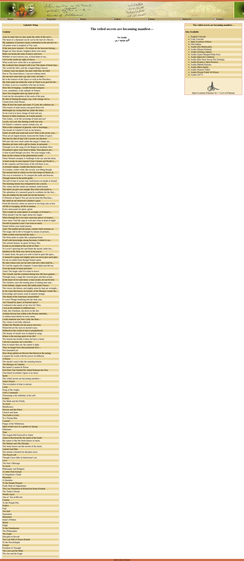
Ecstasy (5, 398)
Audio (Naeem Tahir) (200, 69)
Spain (4, 376)
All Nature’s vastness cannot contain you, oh (22, 124)
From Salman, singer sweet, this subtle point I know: (25, 285)
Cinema (5, 500)
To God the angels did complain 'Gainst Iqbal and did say (28, 265)
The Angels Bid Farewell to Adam (17, 435)
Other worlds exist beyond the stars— (19, 234)
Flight (5, 525)
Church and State (10, 412)
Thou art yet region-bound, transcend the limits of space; (27, 136)
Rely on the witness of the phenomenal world (22, 155)
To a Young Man (9, 418)
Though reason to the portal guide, (17, 178)
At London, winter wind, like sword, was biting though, (27, 169)
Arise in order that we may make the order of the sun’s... (27, 37)
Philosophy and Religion (13, 469)
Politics (5, 505)
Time (4, 432)
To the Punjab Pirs (10, 503)
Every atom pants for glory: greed (17, 209)
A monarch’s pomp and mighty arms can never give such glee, (30, 257)
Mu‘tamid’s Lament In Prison (15, 367)
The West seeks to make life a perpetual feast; (22, 237)
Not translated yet (10, 350)
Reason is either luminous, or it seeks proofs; (22, 116)
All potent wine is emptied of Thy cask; (20, 45)
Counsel (6, 421)
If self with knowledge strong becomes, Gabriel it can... (27, 240)
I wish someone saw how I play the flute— (21, 319)
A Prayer (6, 359)
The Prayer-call (9, 455)
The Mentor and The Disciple (15, 443)
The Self (6, 511)
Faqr (4, 508)
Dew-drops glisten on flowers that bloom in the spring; (26, 353)
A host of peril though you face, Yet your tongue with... (27, 152)
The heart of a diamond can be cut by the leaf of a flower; (28, 40)
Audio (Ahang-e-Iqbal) (201, 52)
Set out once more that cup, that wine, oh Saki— (24, 76)
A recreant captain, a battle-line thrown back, (22, 167)
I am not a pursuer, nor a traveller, (17, 342)
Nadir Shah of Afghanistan (14, 486)
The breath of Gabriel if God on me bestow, (21, 130)
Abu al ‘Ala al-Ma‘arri (12, 497)
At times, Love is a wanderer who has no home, (23, 85)
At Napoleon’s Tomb (11, 474)
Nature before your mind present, (17, 226)
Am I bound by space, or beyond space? (20, 302)
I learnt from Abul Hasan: (13, 102)
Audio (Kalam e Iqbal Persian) (204, 62)
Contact (219, 19)
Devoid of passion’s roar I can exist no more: (22, 223)
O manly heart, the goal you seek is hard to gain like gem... (28, 254)
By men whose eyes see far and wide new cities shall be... (28, 263)
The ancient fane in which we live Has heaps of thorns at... (28, 172)
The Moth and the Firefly (13, 401)
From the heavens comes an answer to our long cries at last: (28, 203)
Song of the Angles (10, 390)
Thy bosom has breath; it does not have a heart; (23, 339)
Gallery (117, 19)
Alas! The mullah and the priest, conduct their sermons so (28, 229)
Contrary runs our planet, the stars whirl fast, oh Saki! (26, 71)
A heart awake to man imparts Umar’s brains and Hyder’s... (28, 161)
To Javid (6, 404)
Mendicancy (7, 407)
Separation (7, 514)
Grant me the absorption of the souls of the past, (23, 96)
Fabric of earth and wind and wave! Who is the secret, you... (29, 133)
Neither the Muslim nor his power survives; (21, 325)
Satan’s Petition (9, 520)
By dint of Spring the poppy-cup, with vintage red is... (26, 99)
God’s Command (10, 392)
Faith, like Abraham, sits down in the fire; (20, 311)
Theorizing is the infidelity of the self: (19, 395)
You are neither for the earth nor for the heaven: (23, 195)
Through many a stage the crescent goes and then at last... (28, 277)
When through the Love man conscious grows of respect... (28, 217)
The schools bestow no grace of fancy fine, (21, 243)
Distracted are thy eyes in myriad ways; (19, 328)
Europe (5, 545)
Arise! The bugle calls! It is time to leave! (20, 271)
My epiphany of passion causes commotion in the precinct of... (30, 42)
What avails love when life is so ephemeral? (21, 62)
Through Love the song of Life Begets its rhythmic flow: (27, 147)
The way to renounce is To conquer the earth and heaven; (28, 175)
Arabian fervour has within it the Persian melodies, (24, 313)
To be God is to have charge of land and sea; (22, 113)
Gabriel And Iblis (10, 449)
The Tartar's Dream (11, 491)
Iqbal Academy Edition (201, 42)
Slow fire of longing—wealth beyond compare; (23, 88)
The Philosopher (9, 531)
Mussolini (6, 477)
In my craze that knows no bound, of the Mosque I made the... (30, 291)
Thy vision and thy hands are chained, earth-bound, (25, 186)
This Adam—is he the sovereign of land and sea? (24, 119)
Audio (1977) (197, 75)
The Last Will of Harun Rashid (16, 539)
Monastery (7, 517)
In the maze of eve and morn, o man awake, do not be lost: (28, 280)
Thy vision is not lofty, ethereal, (16, 322)
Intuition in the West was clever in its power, (22, 251)
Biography (51, 19)
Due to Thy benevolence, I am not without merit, (24, 73)
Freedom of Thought (11, 548)
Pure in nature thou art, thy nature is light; (20, 344)
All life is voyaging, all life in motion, (19, 206)
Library (151, 19)
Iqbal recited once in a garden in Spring (19, 426)
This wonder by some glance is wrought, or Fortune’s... (27, 212)
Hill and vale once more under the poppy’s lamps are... (26, 141)
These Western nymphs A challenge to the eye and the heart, (29, 158)
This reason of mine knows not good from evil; (23, 107)
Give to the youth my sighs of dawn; (18, 59)
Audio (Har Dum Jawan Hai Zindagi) (207, 59)
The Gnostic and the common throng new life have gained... (29, 274)
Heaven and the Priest (12, 409)
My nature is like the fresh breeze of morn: (21, 440)
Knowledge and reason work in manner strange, (23, 294)
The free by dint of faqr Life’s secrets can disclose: (24, 138)
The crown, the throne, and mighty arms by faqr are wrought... (30, 288)
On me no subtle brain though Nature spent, (21, 260)
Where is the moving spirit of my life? (19, 336)
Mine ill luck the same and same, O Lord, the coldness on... (28, 104)
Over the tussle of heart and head (17, 268)
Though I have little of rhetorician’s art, (19, 457)
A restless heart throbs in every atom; (18, 316)
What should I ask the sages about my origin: (22, 215)
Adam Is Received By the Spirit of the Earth (22, 438)
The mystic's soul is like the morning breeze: (22, 361)
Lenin (5, 387)
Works (83, 19)
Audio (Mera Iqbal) (199, 67)
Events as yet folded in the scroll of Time (20, 246)
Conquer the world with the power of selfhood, (23, 356)
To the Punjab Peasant (12, 483)
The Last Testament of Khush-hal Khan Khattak (23, 488)
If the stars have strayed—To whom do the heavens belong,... (29, 48)
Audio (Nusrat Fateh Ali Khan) (205, 72)
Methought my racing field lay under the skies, (23, 110)
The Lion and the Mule (12, 551)
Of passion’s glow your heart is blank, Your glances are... (27, 150)
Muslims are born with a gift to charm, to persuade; (25, 144)
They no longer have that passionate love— (21, 347)
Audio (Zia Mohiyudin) (201, 47)
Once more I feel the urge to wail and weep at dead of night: (29, 220)
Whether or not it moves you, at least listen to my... (24, 56)
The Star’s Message (11, 463)
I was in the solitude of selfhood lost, (18, 308)
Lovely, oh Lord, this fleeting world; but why (22, 121)
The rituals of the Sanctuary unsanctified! (20, 296)
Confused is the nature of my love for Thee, (21, 305)
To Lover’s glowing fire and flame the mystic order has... (27, 248)
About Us (186, 19)
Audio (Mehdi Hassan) (201, 64)
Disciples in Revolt (10, 536)
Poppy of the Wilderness (13, 424)
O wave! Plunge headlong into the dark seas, (22, 299)
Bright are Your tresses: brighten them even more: (24, 51)
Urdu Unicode (197, 39)
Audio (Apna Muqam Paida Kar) (205, 54)
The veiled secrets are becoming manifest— (21, 378)
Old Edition (196, 44)
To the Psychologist (11, 542)
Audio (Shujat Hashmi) (201, 49)
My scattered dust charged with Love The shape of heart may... (30, 65)
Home (10, 19)
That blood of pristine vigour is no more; (20, 373)
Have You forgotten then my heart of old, (20, 93)
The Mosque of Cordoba (13, 364)
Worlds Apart (8, 494)
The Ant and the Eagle (12, 553)
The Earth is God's (10, 415)
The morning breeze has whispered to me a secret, (24, 184)
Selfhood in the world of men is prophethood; (22, 330)
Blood (5, 522)
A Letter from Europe (12, 472)
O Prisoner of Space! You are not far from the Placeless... (27, 198)
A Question (7, 480)
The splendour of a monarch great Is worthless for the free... (29, 192)
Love (4, 460)
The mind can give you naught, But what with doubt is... (27, 189)
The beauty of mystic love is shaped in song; (22, 333)
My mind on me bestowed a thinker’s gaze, (21, 200)
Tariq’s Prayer (8, 381)
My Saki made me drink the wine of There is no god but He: (29, 82)
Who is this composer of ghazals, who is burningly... (25, 127)
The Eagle (7, 534)
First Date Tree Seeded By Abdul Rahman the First (25, 370)
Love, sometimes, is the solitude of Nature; (21, 90)
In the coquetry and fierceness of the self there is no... (26, 164)
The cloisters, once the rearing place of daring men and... (27, 282)
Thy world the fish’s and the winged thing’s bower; (25, 68)
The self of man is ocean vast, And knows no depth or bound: (29, 181)
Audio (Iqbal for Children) (202, 57)
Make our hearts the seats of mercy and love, (22, 54)
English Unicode (198, 36)
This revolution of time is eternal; (17, 384)
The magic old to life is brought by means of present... (26, 232)
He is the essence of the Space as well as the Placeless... (27, 79)
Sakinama (6, 429)
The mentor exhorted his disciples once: (20, 452)
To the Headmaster (10, 528)
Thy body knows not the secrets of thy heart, (22, 446)
